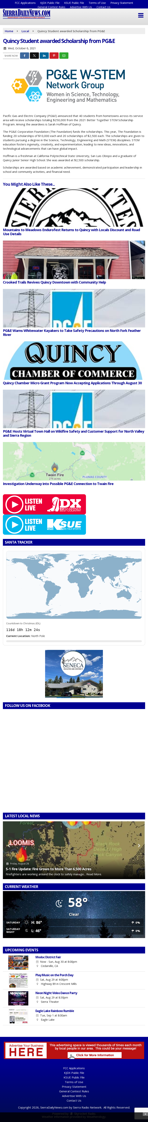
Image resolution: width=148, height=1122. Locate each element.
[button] (140, 15)
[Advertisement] (74, 674)
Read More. (94, 874)
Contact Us (103, 7)
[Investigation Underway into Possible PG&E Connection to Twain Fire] (74, 461)
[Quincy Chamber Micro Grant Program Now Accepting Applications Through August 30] (74, 360)
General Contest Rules (51, 7)
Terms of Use (97, 3)
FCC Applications (25, 3)
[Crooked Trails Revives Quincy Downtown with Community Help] (74, 260)
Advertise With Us (81, 7)
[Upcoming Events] (18, 962)
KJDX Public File (50, 3)
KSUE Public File (74, 3)
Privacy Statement (121, 3)
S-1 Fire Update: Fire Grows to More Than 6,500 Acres (48, 868)
